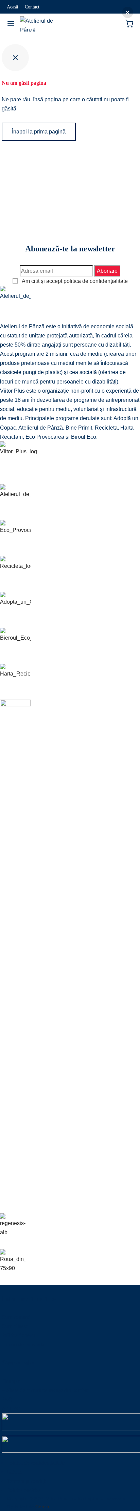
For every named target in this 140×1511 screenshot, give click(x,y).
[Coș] (129, 24)
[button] (127, 12)
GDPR (14, 1472)
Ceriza (42, 1506)
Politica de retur (18, 1335)
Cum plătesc (15, 1326)
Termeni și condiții (27, 1481)
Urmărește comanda (23, 1344)
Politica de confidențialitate (36, 1463)
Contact (32, 6)
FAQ (7, 1399)
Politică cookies (23, 1490)
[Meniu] (11, 24)
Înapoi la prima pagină (39, 131)
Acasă (12, 6)
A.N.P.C (11, 1408)
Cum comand (16, 1317)
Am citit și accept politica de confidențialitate (75, 281)
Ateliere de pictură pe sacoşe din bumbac (45, 1390)
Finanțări (11, 1381)
